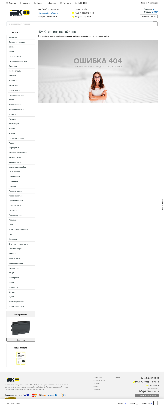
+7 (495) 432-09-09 (48, 9)
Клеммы (12, 114)
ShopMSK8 (153, 385)
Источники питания (16, 95)
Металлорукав (15, 157)
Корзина (133, 403)
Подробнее (20, 340)
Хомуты (12, 273)
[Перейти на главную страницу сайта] (19, 13)
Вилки (11, 52)
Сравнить (121, 403)
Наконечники (14, 172)
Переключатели (15, 191)
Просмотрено (146, 403)
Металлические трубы (18, 153)
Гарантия (26, 3)
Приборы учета (15, 205)
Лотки (11, 143)
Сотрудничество (99, 381)
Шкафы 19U (13, 287)
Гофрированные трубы (18, 61)
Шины (11, 282)
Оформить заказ (148, 16)
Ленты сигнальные (16, 138)
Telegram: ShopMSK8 (83, 17)
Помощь (12, 3)
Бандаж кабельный (17, 42)
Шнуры (12, 292)
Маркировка (14, 148)
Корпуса (12, 129)
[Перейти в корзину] (141, 10)
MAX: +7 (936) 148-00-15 (84, 13)
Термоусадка (14, 258)
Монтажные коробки (17, 167)
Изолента (13, 80)
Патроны (12, 186)
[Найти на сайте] (155, 24)
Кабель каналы (15, 105)
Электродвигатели (16, 302)
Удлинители (13, 268)
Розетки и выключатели (18, 229)
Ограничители (14, 177)
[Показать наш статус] (20, 358)
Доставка (52, 3)
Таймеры (12, 254)
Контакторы (14, 124)
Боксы (11, 47)
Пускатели (13, 210)
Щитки (11, 297)
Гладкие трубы (15, 56)
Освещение (13, 181)
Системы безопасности (18, 244)
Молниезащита (15, 162)
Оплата (39, 3)
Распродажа (98, 378)
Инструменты (14, 90)
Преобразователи (16, 201)
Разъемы (12, 220)
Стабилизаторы (15, 249)
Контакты (67, 3)
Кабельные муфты (16, 109)
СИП (10, 234)
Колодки (12, 119)
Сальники (13, 239)
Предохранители (15, 196)
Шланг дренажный (16, 306)
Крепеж (12, 133)
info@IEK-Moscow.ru (149, 391)
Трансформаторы (16, 263)
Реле (11, 225)
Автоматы (13, 37)
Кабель (12, 100)
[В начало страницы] (155, 403)
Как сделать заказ (13, 403)
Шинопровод (14, 278)
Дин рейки (13, 66)
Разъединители (15, 215)
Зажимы (12, 76)
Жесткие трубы (15, 71)
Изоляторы (13, 85)
